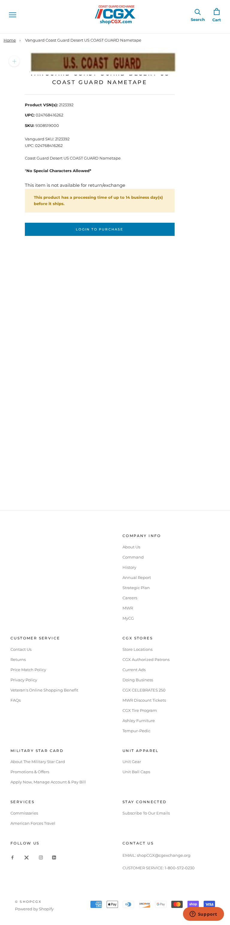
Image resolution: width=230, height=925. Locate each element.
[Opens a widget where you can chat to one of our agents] (203, 914)
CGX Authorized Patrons (146, 659)
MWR (127, 608)
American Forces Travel (32, 823)
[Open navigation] (12, 14)
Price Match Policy (28, 670)
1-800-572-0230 (180, 867)
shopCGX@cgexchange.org (163, 855)
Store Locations (137, 649)
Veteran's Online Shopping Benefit (44, 690)
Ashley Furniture (138, 720)
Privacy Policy (23, 680)
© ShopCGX (28, 902)
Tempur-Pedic (136, 731)
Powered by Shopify (34, 908)
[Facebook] (12, 857)
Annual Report (136, 577)
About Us (131, 547)
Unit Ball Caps (136, 772)
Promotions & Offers (29, 772)
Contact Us (20, 649)
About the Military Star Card (37, 761)
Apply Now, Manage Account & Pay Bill (48, 782)
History (129, 567)
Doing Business (137, 680)
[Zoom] (14, 61)
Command (133, 557)
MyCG (128, 618)
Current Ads (134, 670)
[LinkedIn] (54, 857)
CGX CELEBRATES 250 (144, 690)
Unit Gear (131, 761)
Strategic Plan (136, 588)
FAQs (15, 700)
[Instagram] (41, 857)
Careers (129, 598)
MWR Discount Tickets (144, 700)
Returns (18, 659)
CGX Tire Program (139, 710)
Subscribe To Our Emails (146, 813)
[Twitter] (27, 857)
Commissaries (24, 813)
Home (10, 40)
